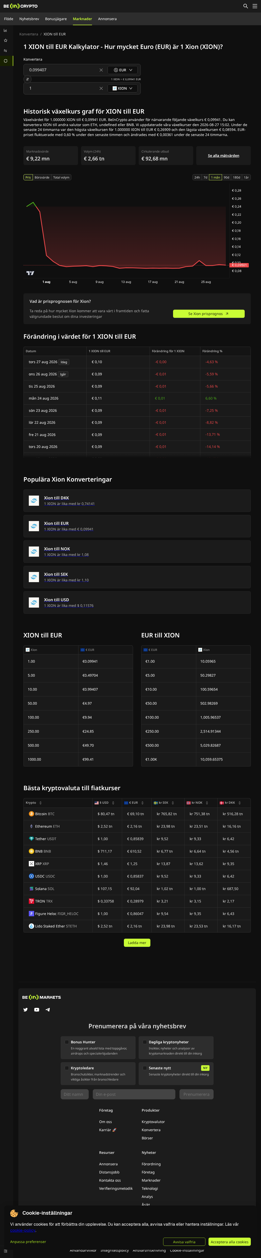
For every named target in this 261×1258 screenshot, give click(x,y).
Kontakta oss (110, 1180)
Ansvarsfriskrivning (149, 1250)
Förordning (151, 1163)
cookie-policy (22, 1230)
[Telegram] (48, 1010)
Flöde (8, 18)
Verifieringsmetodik (116, 1188)
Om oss (105, 1121)
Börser (147, 1138)
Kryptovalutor (153, 1121)
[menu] (6, 45)
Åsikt (146, 1204)
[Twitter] (25, 1010)
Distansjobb (109, 1172)
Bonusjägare (56, 18)
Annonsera (107, 18)
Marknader (82, 18)
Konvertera (28, 34)
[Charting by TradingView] (30, 273)
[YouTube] (37, 1010)
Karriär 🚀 (107, 1129)
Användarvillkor (83, 1250)
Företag (148, 1172)
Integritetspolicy (115, 1250)
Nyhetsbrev (29, 18)
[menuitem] (6, 30)
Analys (147, 1196)
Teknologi (150, 1188)
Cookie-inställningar (187, 1250)
